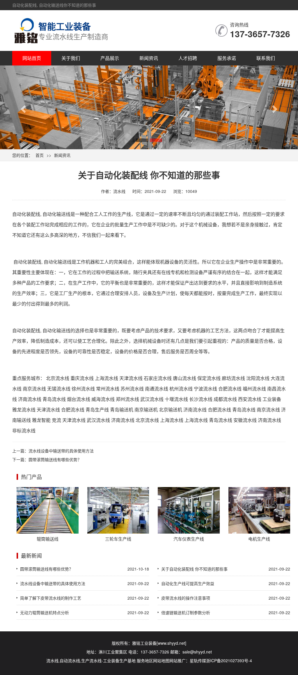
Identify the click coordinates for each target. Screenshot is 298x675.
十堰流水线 (176, 399)
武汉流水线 (152, 399)
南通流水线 (156, 388)
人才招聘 (187, 58)
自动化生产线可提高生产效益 (187, 583)
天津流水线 (131, 378)
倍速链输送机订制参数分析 (185, 612)
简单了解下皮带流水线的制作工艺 (50, 598)
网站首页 (31, 58)
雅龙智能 (41, 420)
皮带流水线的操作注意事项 (185, 598)
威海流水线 (103, 399)
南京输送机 (146, 409)
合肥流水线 (230, 388)
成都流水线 (225, 399)
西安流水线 (249, 399)
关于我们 (70, 58)
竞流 (56, 420)
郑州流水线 (127, 399)
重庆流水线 (82, 378)
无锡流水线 (58, 388)
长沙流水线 (200, 399)
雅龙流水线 (24, 409)
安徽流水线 (245, 420)
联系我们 (265, 58)
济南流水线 (29, 399)
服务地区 (145, 660)
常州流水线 (107, 388)
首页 (40, 155)
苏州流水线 (132, 388)
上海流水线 (106, 378)
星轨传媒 (198, 660)
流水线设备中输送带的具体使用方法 (61, 451)
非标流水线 (24, 430)
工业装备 (271, 399)
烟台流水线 (78, 399)
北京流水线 (57, 378)
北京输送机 (170, 409)
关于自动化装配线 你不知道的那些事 (194, 569)
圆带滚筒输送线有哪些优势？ (55, 459)
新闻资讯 (148, 58)
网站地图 (161, 660)
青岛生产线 (97, 409)
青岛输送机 (121, 409)
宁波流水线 (205, 388)
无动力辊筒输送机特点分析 (44, 612)
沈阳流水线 (257, 378)
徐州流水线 (83, 388)
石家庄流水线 (158, 378)
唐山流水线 (184, 378)
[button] (22, 107)
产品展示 (109, 58)
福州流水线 (254, 388)
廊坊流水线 (233, 378)
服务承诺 (226, 58)
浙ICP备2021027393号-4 (229, 660)
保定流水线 (209, 378)
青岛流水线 (54, 399)
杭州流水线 (181, 388)
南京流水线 (34, 388)
